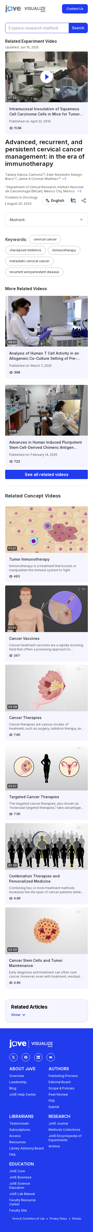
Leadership (18, 1082)
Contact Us (75, 9)
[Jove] (13, 9)
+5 (64, 179)
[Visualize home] (34, 9)
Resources (17, 1142)
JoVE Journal (58, 1123)
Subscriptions (19, 1130)
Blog (12, 1088)
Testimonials (19, 1123)
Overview (16, 1076)
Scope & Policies (61, 1088)
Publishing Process (63, 1076)
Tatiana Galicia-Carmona (23, 175)
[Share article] (84, 200)
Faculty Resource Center (22, 1202)
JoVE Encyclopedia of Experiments (65, 1138)
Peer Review (58, 1094)
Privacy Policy (58, 1218)
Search (78, 28)
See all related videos (46, 474)
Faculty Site (18, 1210)
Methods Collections (64, 1130)
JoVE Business (20, 1177)
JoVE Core (17, 1171)
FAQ (52, 1101)
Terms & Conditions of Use (28, 1218)
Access (15, 1136)
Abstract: (18, 219)
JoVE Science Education (19, 1186)
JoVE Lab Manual (22, 1194)
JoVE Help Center (22, 1094)
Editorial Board (60, 1082)
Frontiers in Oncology (21, 197)
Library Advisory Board (26, 1148)
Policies (76, 1218)
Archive (54, 1146)
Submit (54, 1107)
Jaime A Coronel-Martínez (38, 179)
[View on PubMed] (73, 200)
